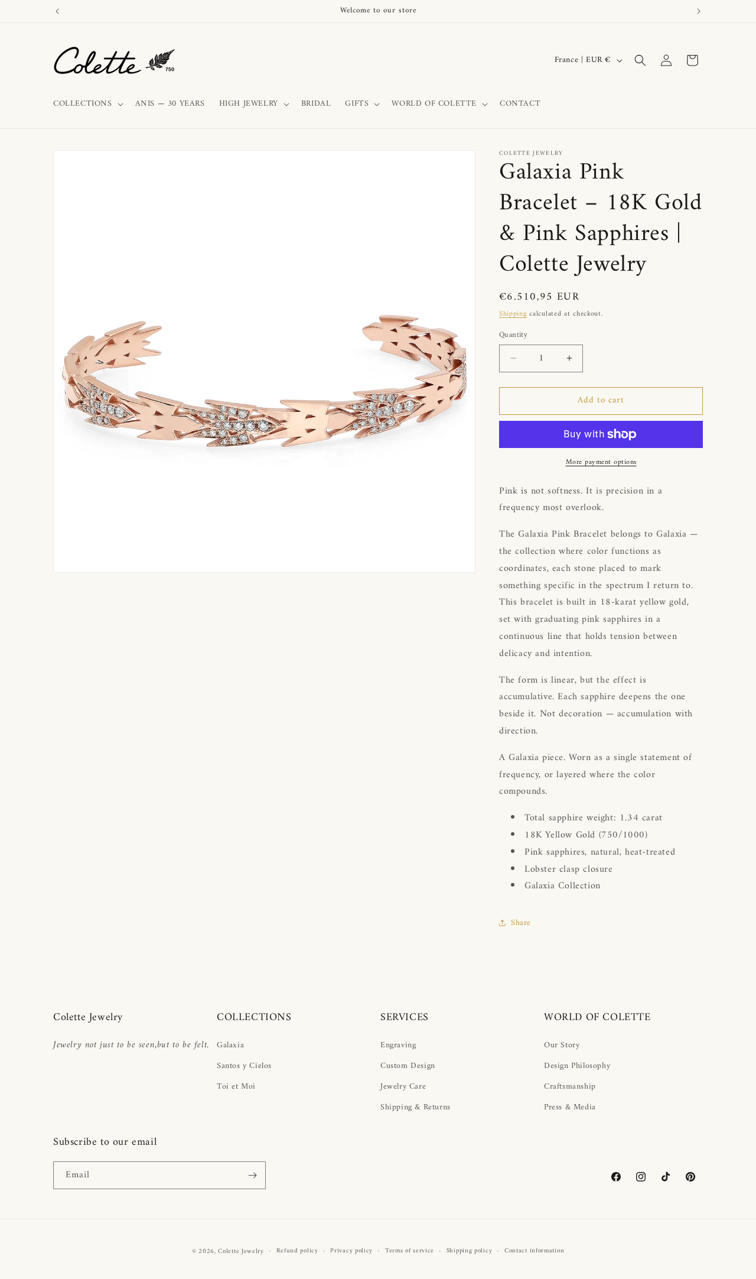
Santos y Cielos (244, 1066)
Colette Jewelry (241, 1251)
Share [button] (521, 923)
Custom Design (407, 1066)
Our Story (561, 1045)
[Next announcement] (699, 11)
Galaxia (230, 1045)
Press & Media (570, 1107)
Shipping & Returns (415, 1107)
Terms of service (409, 1251)
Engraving (398, 1045)
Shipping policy (470, 1251)
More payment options (601, 462)
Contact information (534, 1251)
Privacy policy (351, 1251)
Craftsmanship (570, 1086)
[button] (87, 104)
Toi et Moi (236, 1086)
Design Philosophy (577, 1066)
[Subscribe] (252, 1175)
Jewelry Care (403, 1086)
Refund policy (297, 1251)
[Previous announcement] (57, 11)
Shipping (513, 314)
